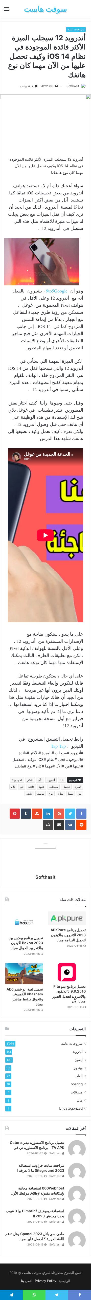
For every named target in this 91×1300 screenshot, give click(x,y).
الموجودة (17, 780)
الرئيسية (64, 1281)
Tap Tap (58, 746)
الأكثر (30, 780)
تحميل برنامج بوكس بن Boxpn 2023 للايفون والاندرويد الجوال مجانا (26, 943)
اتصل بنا (26, 1281)
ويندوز (78, 1068)
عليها (41, 787)
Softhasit (72, 86)
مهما (70, 793)
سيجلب (53, 787)
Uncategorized (71, 1108)
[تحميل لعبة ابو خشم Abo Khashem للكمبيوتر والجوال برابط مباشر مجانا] (24, 973)
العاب (79, 1076)
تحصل (66, 787)
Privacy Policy (45, 1281)
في (22, 787)
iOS (62, 780)
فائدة (31, 787)
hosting (77, 1084)
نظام (60, 793)
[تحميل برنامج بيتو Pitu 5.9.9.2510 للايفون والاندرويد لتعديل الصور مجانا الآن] (67, 972)
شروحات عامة (76, 29)
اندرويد (78, 1052)
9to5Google (56, 291)
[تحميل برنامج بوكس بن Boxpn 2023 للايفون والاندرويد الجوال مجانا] (24, 922)
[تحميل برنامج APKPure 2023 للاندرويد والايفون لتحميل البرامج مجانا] (67, 918)
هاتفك (40, 793)
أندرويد (51, 780)
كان (13, 787)
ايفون (79, 1060)
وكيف (29, 793)
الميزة (78, 787)
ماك (80, 1100)
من (79, 793)
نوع (51, 793)
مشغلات (77, 1092)
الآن (40, 780)
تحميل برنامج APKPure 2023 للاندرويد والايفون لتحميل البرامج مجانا (68, 935)
